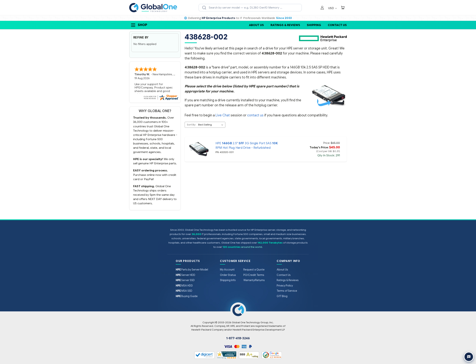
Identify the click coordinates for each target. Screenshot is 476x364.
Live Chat (223, 115)
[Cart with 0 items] (343, 8)
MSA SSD (184, 290)
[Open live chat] (469, 357)
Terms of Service (287, 290)
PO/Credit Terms (253, 275)
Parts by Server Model (192, 269)
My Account (227, 269)
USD (331, 8)
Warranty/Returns (254, 280)
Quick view (198, 149)
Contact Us (337, 25)
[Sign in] (322, 8)
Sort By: (191, 124)
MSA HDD (184, 285)
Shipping (314, 25)
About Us (256, 25)
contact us (255, 115)
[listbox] (211, 125)
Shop (142, 25)
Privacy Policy (285, 285)
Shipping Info (228, 280)
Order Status (228, 275)
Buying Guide (187, 296)
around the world (251, 247)
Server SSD (185, 280)
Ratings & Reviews (285, 25)
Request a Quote (254, 269)
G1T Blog (282, 296)
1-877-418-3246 (238, 338)
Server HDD (185, 275)
